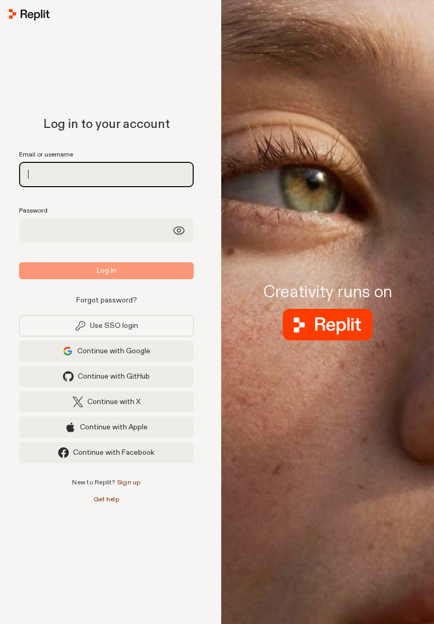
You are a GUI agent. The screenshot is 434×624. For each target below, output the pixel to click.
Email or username (46, 155)
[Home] (106, 16)
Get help (106, 499)
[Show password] (179, 230)
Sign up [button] (129, 483)
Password (33, 211)
